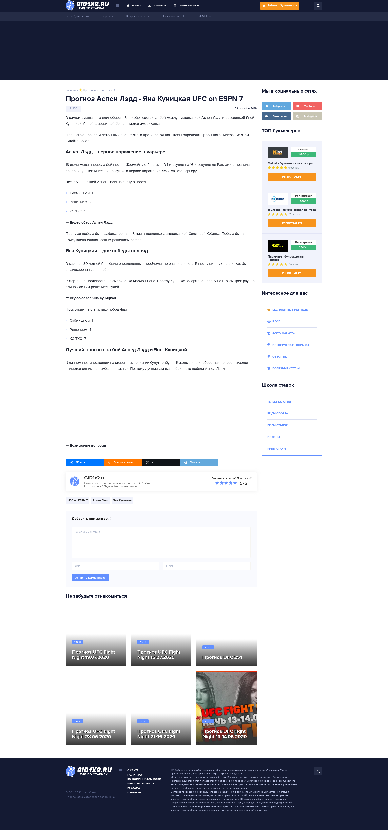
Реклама (133, 788)
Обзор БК (279, 356)
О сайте (133, 770)
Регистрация (292, 176)
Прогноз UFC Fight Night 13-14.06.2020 (224, 734)
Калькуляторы (189, 5)
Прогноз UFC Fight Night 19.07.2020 (93, 655)
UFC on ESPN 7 (78, 500)
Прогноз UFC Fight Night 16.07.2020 (158, 655)
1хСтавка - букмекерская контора (292, 210)
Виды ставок (277, 425)
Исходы (273, 437)
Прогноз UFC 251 (222, 657)
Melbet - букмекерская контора (290, 163)
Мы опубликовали (140, 783)
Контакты (134, 792)
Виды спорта (277, 413)
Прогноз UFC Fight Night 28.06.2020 (93, 734)
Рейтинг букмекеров (282, 5)
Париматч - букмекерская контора (286, 258)
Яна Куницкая (122, 500)
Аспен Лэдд (100, 500)
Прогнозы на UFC (173, 16)
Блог (276, 321)
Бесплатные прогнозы (290, 310)
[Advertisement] (194, 51)
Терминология (279, 402)
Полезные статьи (286, 368)
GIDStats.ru (205, 16)
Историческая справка (290, 345)
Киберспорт (276, 449)
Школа (136, 5)
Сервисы (107, 16)
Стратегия (160, 5)
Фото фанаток (284, 333)
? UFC (77, 642)
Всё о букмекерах (77, 16)
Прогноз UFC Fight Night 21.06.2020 (158, 734)
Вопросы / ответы (137, 16)
